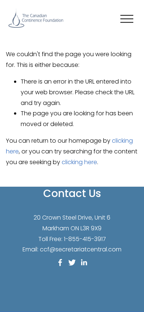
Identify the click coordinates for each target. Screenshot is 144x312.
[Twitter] (72, 262)
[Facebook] (60, 262)
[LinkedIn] (84, 262)
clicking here (79, 162)
